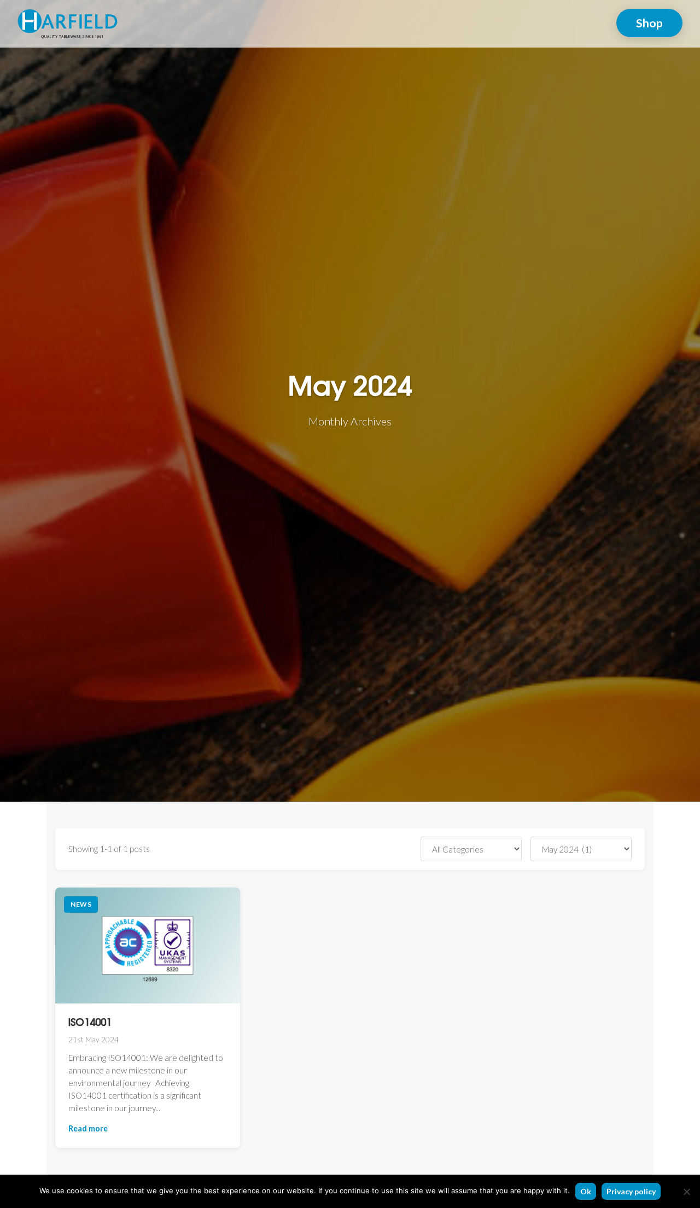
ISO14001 (90, 1023)
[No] (686, 1191)
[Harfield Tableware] (68, 22)
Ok (585, 1191)
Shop (649, 23)
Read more (88, 1128)
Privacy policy (631, 1191)
